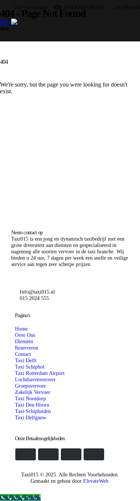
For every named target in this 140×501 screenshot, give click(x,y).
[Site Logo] (70, 52)
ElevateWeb (95, 481)
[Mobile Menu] (16, 106)
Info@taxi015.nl (37, 292)
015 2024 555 (34, 298)
